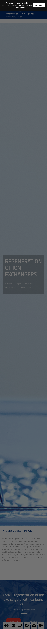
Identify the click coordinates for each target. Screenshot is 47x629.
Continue (39, 5)
